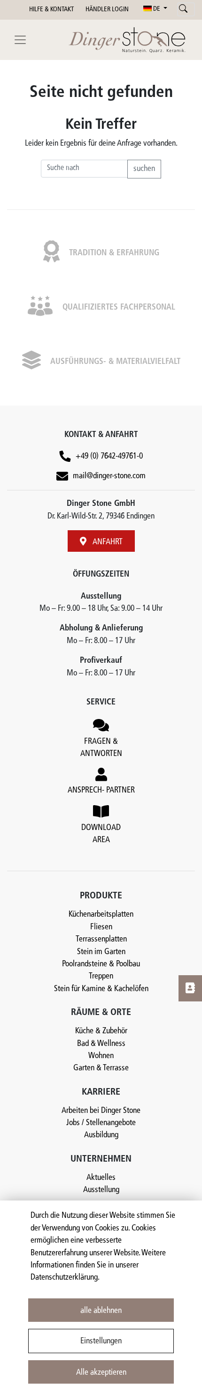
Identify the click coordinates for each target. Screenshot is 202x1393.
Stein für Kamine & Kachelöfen (101, 989)
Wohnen (101, 1056)
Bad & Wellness (101, 1044)
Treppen (101, 976)
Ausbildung (101, 1135)
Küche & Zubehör (101, 1031)
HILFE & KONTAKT (51, 9)
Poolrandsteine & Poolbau (101, 964)
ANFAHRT (107, 542)
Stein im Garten (101, 952)
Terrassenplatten (101, 939)
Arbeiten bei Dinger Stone (101, 1111)
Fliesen (101, 927)
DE (157, 9)
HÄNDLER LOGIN (107, 9)
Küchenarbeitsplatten (101, 915)
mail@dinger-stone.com (109, 476)
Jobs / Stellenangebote (101, 1123)
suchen (144, 169)
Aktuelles (101, 1178)
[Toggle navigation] (20, 40)
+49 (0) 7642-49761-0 (109, 456)
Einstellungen (101, 1341)
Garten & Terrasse (101, 1068)
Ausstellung (101, 1190)
